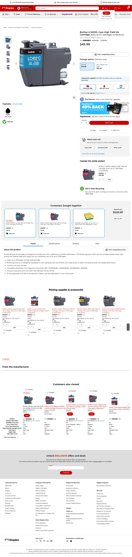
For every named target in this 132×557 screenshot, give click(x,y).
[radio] (88, 87)
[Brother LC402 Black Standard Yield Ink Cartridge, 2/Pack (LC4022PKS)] (120, 401)
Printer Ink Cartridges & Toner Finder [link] (18, 27)
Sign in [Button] (118, 117)
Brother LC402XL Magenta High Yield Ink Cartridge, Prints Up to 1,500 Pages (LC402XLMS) (113, 168)
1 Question (103, 40)
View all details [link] (17, 104)
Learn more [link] (84, 80)
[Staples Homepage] (8, 8)
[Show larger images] (74, 98)
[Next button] (73, 63)
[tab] (33, 243)
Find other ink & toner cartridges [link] (93, 154)
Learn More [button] (116, 99)
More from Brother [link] (36, 28)
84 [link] (105, 173)
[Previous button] (16, 63)
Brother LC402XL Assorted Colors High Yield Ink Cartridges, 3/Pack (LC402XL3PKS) (76, 407)
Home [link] (5, 27)
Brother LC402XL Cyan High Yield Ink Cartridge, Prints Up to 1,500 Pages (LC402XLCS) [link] (20, 223)
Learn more (89, 194)
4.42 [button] (81, 40)
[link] (22, 2)
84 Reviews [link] (95, 40)
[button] (97, 8)
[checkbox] (20, 233)
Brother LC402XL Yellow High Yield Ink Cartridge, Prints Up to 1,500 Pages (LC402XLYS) (88, 311)
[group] (14, 327)
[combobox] (67, 8)
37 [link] (81, 228)
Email (50, 466)
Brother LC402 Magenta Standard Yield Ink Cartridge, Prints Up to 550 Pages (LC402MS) (55, 408)
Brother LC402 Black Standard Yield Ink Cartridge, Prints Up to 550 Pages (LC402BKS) (113, 311)
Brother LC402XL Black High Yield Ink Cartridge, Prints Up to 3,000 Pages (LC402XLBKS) (63, 311)
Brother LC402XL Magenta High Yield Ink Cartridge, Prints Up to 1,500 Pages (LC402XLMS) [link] (53, 223)
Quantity (84, 120)
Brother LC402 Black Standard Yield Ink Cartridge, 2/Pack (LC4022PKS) (119, 408)
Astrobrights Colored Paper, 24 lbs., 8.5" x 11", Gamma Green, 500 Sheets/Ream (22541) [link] (87, 223)
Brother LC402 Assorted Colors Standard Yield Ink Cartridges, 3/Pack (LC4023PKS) (38, 311)
